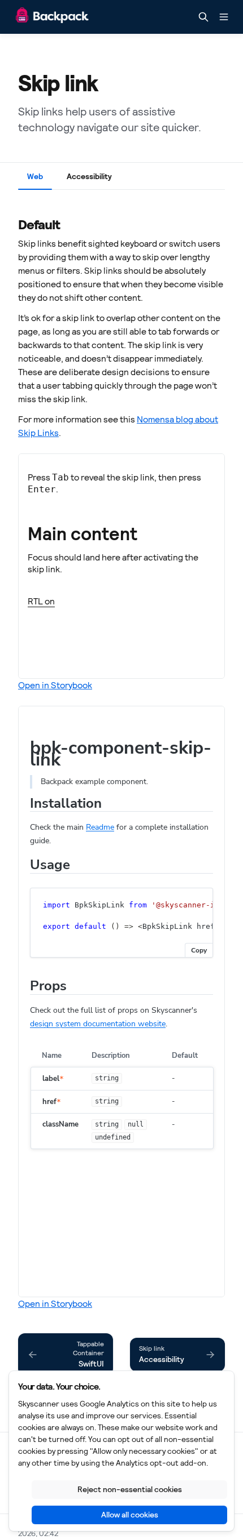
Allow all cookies (129, 1514)
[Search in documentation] (203, 17)
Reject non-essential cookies (129, 1489)
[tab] (35, 178)
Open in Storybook (55, 685)
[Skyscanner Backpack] (52, 17)
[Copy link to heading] (12, 224)
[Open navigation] (224, 17)
